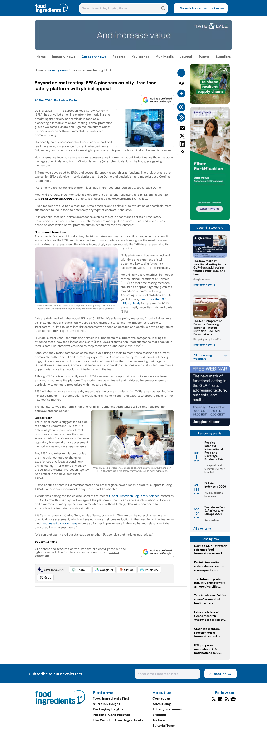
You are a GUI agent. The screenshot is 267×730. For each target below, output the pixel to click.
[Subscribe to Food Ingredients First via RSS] (182, 153)
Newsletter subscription (199, 8)
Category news (94, 57)
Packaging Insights (108, 709)
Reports (118, 57)
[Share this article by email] (182, 129)
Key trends (140, 57)
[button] (80, 569)
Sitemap (159, 715)
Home (41, 57)
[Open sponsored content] (134, 49)
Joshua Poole (67, 100)
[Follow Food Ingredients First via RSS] (226, 701)
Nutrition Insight (106, 704)
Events (203, 57)
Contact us (161, 698)
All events (200, 528)
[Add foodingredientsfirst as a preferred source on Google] (157, 100)
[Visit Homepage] (51, 15)
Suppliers (223, 57)
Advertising (161, 704)
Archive (158, 720)
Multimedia (164, 57)
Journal (186, 57)
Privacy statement (167, 709)
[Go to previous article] (182, 107)
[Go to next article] (182, 117)
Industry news (63, 57)
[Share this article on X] (182, 137)
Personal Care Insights (111, 715)
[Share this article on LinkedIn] (182, 145)
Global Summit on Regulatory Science (134, 496)
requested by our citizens (60, 523)
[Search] (163, 9)
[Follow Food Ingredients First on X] (214, 701)
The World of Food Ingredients (118, 720)
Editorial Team (163, 725)
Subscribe (218, 674)
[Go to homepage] (60, 704)
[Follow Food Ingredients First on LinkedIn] (220, 701)
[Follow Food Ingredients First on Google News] (233, 701)
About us (162, 693)
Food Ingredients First (111, 698)
